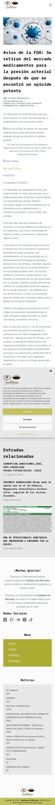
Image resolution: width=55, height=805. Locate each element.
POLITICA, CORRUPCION (18, 706)
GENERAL (10, 698)
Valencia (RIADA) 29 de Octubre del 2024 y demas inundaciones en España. (25, 738)
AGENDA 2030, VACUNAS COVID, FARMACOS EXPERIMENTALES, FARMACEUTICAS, (22, 104)
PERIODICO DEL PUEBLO (18, 767)
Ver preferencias (27, 427)
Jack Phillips (14, 168)
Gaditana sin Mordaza (38, 580)
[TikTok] (31, 619)
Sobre (12, 649)
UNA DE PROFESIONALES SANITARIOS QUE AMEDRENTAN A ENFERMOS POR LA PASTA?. (25, 541)
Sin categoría (12, 690)
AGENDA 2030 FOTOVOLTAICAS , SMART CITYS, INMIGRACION (25, 749)
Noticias (13, 655)
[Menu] (50, 5)
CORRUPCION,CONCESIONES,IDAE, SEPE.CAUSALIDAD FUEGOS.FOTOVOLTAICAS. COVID (23, 467)
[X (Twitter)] (5, 619)
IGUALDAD (11, 759)
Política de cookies (26, 434)
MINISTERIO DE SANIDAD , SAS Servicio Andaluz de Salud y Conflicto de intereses (24, 727)
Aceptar (27, 411)
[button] (50, 370)
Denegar (27, 419)
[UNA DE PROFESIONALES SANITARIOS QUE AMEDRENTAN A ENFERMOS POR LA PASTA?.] (27, 519)
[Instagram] (24, 619)
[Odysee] (11, 619)
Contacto (14, 661)
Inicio (12, 643)
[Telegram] (18, 619)
